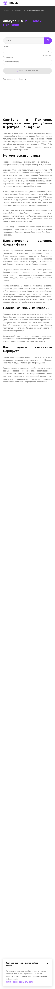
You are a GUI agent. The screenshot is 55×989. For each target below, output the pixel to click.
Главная (6, 10)
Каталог (18, 10)
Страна (6, 46)
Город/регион (8, 57)
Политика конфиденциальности (19, 982)
